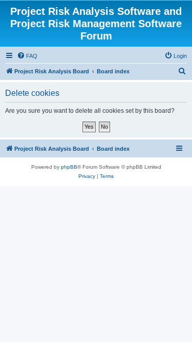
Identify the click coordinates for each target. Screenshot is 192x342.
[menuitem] (27, 56)
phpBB (69, 167)
